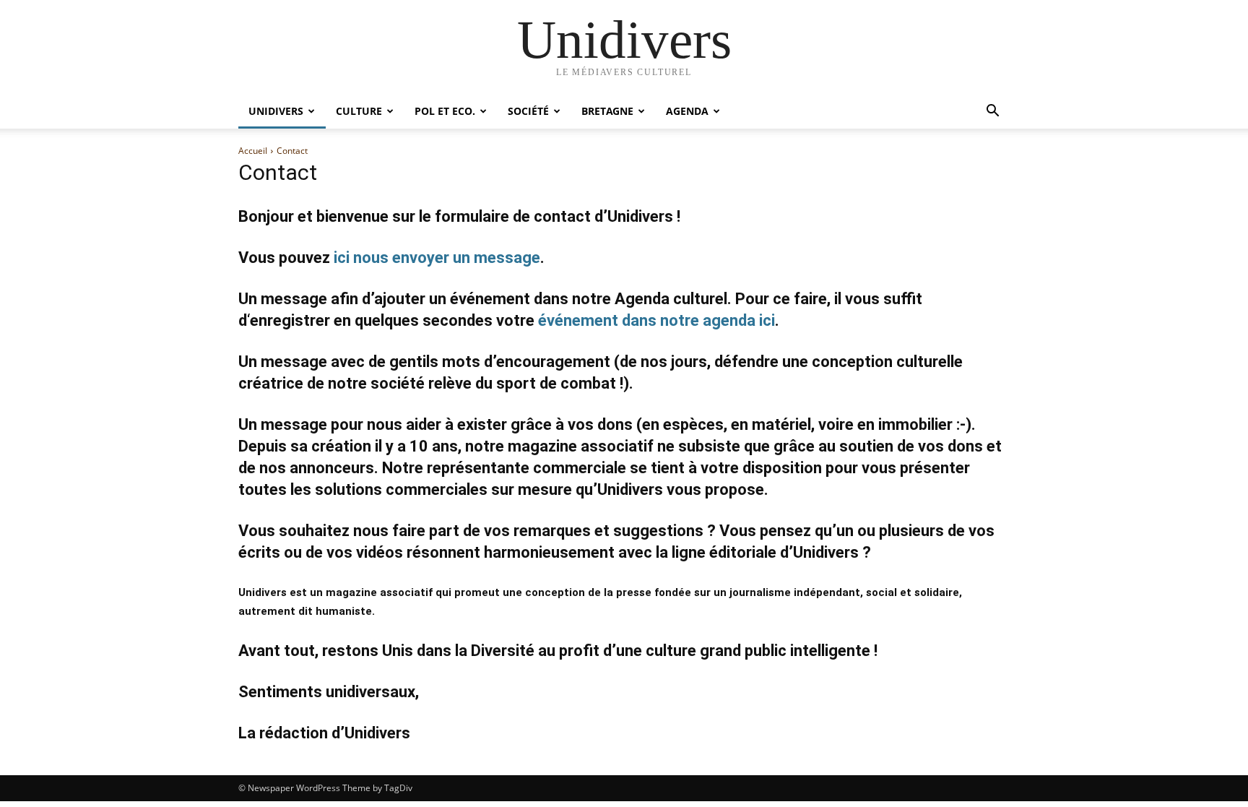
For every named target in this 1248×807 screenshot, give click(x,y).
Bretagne (607, 111)
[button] (992, 112)
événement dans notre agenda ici (656, 320)
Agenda (687, 111)
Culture (359, 111)
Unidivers (275, 111)
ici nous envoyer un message (437, 258)
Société (528, 111)
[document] (624, 602)
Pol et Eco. (445, 111)
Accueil (252, 150)
